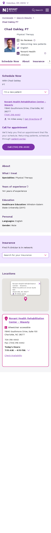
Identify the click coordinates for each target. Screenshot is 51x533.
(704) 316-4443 (12, 114)
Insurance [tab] (38, 61)
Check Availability (13, 355)
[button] (25, 299)
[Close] (39, 283)
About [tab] (26, 61)
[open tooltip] (34, 40)
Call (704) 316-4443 (18, 147)
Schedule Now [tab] (10, 61)
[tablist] (25, 61)
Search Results (24, 18)
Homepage (7, 18)
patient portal (18, 139)
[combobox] (25, 92)
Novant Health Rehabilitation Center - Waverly (26, 320)
